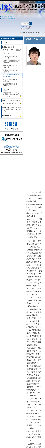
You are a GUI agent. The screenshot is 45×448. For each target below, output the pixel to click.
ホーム (23, 2)
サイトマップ (31, 2)
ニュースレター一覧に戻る (9, 18)
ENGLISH (41, 2)
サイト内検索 (27, 26)
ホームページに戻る (7, 16)
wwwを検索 (26, 28)
